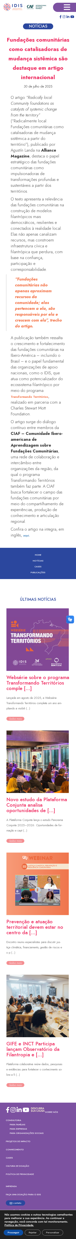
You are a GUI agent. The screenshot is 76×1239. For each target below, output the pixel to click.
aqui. (26, 535)
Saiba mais (15, 719)
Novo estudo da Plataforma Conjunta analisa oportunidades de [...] (36, 805)
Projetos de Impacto (18, 1141)
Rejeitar (33, 1232)
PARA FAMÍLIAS (17, 1124)
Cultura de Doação (17, 1165)
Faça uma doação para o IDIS (23, 1194)
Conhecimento (15, 1149)
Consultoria (13, 1120)
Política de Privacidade (20, 1174)
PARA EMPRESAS (18, 1128)
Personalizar (52, 1232)
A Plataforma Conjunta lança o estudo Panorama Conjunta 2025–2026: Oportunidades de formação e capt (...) (34, 825)
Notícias (38, 560)
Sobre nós (51, 1112)
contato (17, 1203)
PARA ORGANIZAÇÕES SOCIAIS (27, 1133)
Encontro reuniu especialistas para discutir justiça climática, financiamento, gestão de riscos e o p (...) (34, 947)
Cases (38, 566)
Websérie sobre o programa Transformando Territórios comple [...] (37, 683)
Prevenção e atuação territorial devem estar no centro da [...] (34, 927)
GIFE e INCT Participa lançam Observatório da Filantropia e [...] (32, 1049)
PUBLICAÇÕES (38, 572)
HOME (38, 554)
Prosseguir (13, 1232)
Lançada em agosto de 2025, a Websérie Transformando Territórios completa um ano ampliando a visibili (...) (34, 703)
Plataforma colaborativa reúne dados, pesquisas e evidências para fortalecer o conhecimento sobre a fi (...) (34, 1069)
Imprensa (11, 1186)
